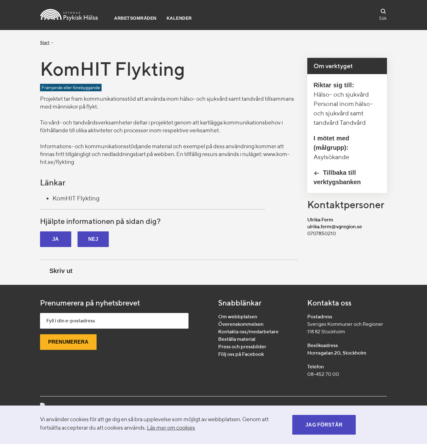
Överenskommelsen (241, 324)
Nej (93, 239)
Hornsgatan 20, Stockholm (336, 353)
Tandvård (353, 122)
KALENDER (179, 18)
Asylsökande (331, 156)
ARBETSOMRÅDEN (135, 18)
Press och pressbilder (242, 347)
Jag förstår (324, 424)
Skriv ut (61, 270)
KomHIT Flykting (76, 198)
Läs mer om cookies (171, 427)
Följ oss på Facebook (241, 354)
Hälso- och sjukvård (341, 94)
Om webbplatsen (237, 317)
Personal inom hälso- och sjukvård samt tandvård (343, 113)
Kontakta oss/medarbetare (248, 332)
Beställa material (236, 339)
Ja (55, 239)
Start (44, 42)
